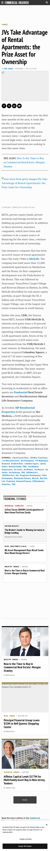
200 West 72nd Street (38, 457)
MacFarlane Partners (22, 478)
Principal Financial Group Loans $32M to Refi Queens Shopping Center (22, 723)
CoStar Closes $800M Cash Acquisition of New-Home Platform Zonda (24, 511)
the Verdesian (14, 472)
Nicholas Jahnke (15, 466)
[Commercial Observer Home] (17, 2)
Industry (8, 567)
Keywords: (6, 457)
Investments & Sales (18, 546)
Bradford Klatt (17, 463)
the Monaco (39, 469)
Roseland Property (23, 481)
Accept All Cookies (25, 846)
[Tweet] (9, 106)
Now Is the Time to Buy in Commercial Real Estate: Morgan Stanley (24, 162)
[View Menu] (1, 2)
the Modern (28, 469)
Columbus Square (31, 463)
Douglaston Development (30, 475)
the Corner (18, 469)
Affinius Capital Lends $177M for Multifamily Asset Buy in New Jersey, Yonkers (24, 780)
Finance (5, 24)
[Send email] (19, 106)
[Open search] (46, 2)
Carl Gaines (8, 69)
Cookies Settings (25, 839)
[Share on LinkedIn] (14, 106)
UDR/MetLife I (32, 472)
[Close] (46, 825)
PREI (24, 466)
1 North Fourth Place (20, 457)
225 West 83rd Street (10, 460)
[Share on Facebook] (4, 106)
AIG (17, 475)
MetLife (34, 259)
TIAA (13, 484)
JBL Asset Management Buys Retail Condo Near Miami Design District (24, 552)
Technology (19, 506)
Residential (9, 506)
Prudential (21, 392)
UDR (23, 472)
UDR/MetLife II (8, 475)
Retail (7, 546)
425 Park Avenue (27, 460)
